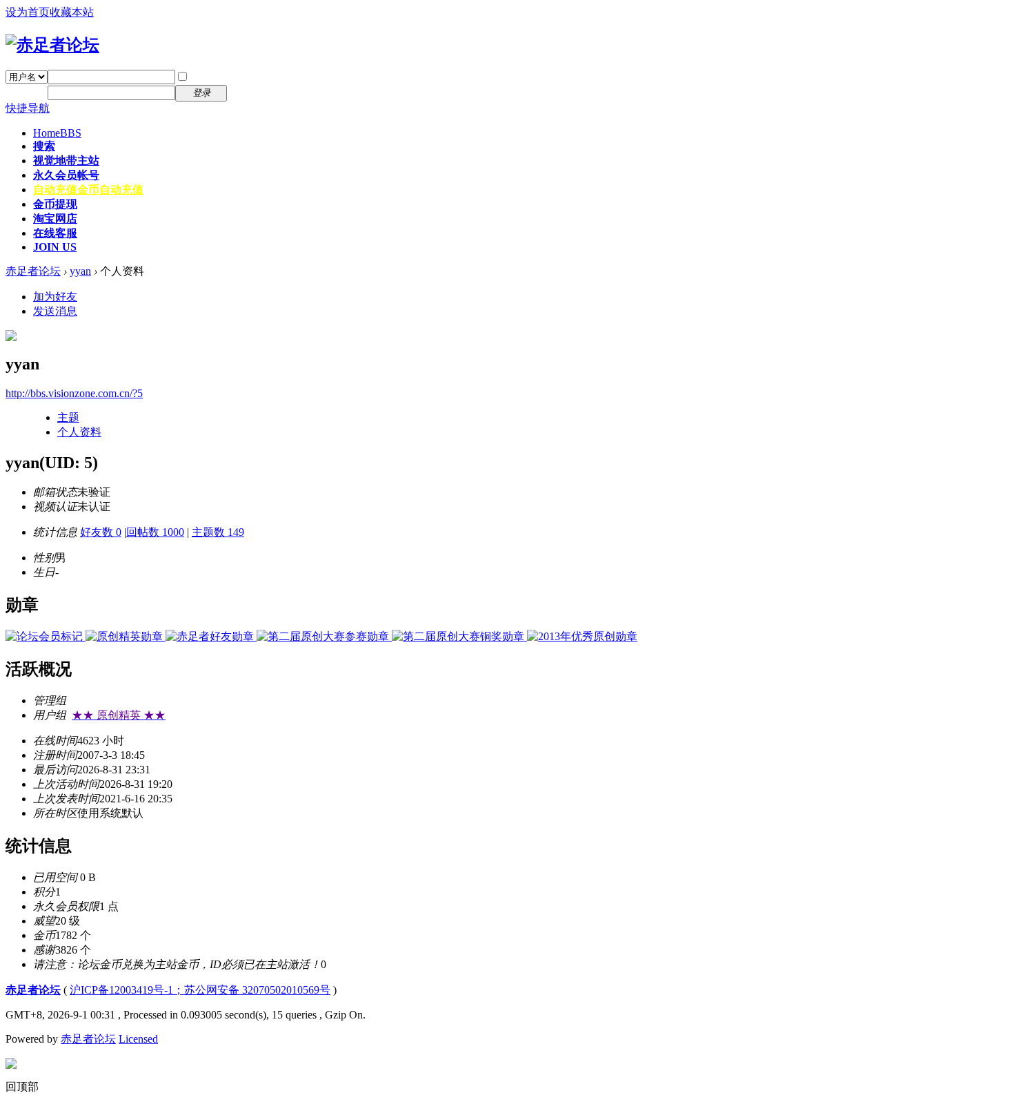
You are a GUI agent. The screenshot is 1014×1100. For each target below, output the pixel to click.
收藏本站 (72, 12)
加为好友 (55, 296)
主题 (68, 417)
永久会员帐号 (66, 175)
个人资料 (79, 432)
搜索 (44, 146)
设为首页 (28, 12)
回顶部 (22, 1086)
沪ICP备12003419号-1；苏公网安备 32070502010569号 (200, 990)
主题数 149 (218, 532)
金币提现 (55, 204)
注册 (247, 92)
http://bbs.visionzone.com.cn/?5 (74, 393)
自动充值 (88, 189)
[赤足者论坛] (52, 45)
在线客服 (55, 233)
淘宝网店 (55, 218)
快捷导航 (28, 108)
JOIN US (55, 247)
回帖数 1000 (155, 532)
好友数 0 (100, 532)
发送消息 (55, 311)
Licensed (138, 1039)
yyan (80, 271)
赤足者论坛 (33, 271)
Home (57, 133)
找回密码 (258, 76)
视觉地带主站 (66, 160)
